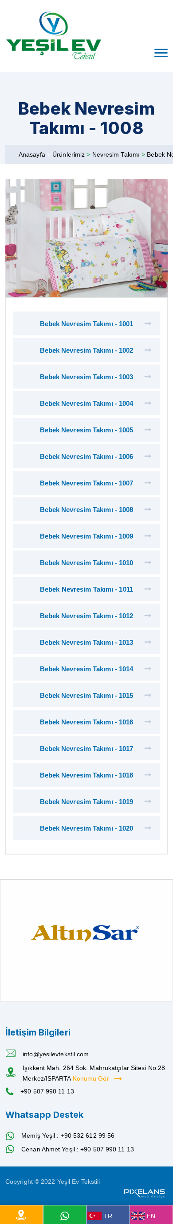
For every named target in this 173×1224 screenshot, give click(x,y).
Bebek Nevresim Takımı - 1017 (87, 748)
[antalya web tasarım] (143, 1192)
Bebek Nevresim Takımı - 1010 (87, 562)
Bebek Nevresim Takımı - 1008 (87, 509)
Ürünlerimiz (69, 154)
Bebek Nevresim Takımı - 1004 (87, 403)
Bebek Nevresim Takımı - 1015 (87, 695)
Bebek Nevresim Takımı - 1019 (87, 801)
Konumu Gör (92, 1078)
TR (108, 1216)
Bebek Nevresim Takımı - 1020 (87, 828)
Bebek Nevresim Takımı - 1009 (87, 536)
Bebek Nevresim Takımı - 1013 (87, 642)
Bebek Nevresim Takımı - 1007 (87, 483)
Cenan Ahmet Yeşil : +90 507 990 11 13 (77, 1149)
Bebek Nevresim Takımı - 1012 (87, 616)
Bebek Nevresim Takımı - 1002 (87, 350)
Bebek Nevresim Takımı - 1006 (87, 456)
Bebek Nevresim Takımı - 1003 (87, 377)
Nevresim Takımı (117, 154)
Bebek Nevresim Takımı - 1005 (87, 430)
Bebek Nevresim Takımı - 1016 (87, 722)
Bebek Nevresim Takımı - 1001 (87, 323)
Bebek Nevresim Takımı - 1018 (87, 775)
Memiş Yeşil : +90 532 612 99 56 (67, 1135)
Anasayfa (32, 154)
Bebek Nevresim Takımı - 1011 (86, 589)
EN (151, 1216)
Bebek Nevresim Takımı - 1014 (87, 669)
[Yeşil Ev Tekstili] (53, 36)
